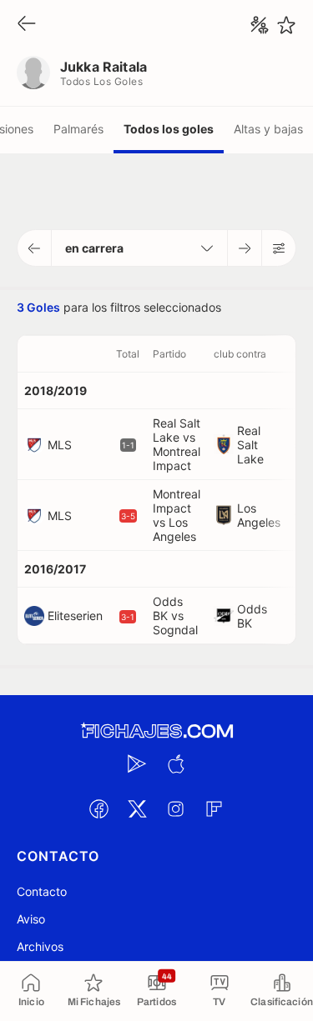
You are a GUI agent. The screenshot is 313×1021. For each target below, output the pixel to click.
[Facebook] (99, 808)
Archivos (40, 946)
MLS (60, 445)
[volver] (27, 24)
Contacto (42, 891)
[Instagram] (176, 808)
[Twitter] (137, 808)
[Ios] (176, 763)
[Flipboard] (214, 808)
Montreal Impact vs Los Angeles (176, 515)
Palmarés (78, 129)
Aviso (31, 919)
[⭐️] (286, 25)
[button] (35, 248)
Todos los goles (169, 129)
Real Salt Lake (250, 444)
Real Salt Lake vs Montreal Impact (176, 444)
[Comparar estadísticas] (260, 25)
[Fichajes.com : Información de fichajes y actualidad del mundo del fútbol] (157, 731)
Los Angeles (258, 515)
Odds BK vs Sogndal (175, 615)
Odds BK (252, 616)
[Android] (137, 763)
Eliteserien (75, 615)
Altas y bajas (268, 129)
